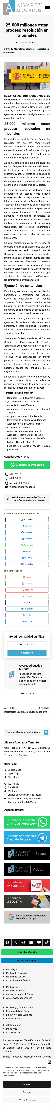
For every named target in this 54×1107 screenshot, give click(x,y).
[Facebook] (7, 942)
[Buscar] (46, 732)
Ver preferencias (27, 1100)
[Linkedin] (31, 942)
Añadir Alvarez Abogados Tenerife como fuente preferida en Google (28, 499)
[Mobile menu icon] (47, 7)
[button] (49, 1062)
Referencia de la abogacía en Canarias (26, 420)
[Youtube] (38, 942)
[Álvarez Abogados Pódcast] (27, 853)
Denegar (27, 1092)
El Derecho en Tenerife (18, 427)
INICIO (6, 49)
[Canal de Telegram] (27, 837)
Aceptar (27, 1084)
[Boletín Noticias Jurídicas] (27, 901)
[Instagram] (23, 942)
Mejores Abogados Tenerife (21, 442)
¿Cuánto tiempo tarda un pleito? (23, 401)
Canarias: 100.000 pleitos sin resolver (26, 398)
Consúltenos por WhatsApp (30, 465)
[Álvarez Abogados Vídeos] (27, 869)
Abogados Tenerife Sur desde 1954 (25, 434)
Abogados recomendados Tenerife (24, 416)
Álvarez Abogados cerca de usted (24, 431)
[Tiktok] (46, 942)
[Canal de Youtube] (27, 885)
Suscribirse (27, 652)
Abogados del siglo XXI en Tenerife (24, 423)
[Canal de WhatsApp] (27, 822)
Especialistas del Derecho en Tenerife (26, 438)
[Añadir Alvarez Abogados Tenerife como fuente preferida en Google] (27, 917)
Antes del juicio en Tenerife (20, 405)
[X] (15, 942)
